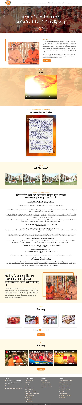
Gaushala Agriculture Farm (64, 382)
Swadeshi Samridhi (63, 393)
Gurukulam (42, 2)
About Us (24, 2)
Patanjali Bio (61, 391)
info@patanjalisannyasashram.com (14, 388)
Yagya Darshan (28, 397)
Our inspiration (35, 2)
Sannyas (29, 2)
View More (41, 334)
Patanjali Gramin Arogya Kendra (32, 393)
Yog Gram (27, 382)
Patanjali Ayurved (29, 401)
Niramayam (27, 384)
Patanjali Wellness (29, 380)
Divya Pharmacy (28, 399)
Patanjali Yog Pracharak (64, 387)
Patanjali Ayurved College (46, 386)
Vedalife (27, 386)
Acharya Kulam (44, 380)
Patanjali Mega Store (29, 395)
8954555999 (9, 386)
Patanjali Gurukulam (45, 382)
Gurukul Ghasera (44, 387)
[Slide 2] (41, 29)
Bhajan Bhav (70, 2)
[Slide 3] (45, 29)
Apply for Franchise (29, 387)
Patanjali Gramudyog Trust (65, 384)
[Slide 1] (36, 29)
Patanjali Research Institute (65, 395)
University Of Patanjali (46, 384)
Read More (46, 60)
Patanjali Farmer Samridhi (64, 389)
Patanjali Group (62, 397)
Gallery (63, 2)
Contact (75, 2)
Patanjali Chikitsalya (29, 389)
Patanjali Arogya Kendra (30, 391)
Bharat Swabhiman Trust (64, 386)
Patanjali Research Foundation (65, 380)
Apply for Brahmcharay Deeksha (54, 2)
